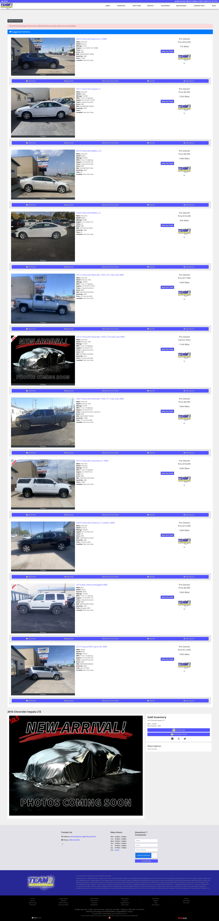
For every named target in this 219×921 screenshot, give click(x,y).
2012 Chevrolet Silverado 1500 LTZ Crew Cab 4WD (100, 274)
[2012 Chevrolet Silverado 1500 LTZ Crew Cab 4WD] (43, 298)
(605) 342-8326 (181, 1)
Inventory (121, 6)
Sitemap (186, 898)
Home (107, 6)
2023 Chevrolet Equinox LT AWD (91, 38)
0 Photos (43, 384)
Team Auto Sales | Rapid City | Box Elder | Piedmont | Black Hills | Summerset (119, 909)
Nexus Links (186, 902)
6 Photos (43, 75)
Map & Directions (125, 902)
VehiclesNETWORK (108, 911)
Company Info (199, 6)
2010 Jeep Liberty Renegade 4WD (92, 584)
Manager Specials (63, 898)
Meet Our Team (33, 902)
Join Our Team (124, 905)
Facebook (155, 900)
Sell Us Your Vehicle (63, 905)
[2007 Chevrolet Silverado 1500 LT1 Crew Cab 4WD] (43, 421)
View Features (189, 81)
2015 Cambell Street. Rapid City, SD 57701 (203, 1)
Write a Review (125, 898)
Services (150, 6)
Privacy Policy (155, 898)
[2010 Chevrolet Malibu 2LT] (43, 174)
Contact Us (125, 900)
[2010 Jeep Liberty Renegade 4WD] (43, 607)
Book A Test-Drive (63, 902)
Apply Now (137, 6)
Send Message (146, 861)
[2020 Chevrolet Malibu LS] (43, 236)
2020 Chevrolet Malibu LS (88, 212)
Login (5, 1)
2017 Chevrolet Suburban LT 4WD (92, 460)
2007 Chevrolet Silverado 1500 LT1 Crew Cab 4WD (100, 398)
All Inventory (32, 905)
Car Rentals (165, 6)
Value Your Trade (167, 51)
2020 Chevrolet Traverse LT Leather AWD (95, 522)
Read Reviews (181, 6)
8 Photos (43, 260)
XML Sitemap (186, 900)
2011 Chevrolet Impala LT (88, 88)
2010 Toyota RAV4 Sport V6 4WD (91, 646)
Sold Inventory (155, 905)
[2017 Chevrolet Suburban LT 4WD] (43, 483)
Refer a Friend (94, 900)
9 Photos (43, 446)
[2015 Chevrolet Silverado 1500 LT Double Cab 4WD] (43, 360)
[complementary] (214, 916)
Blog (214, 6)
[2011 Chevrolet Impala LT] (43, 112)
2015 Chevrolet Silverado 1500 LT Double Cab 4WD (100, 336)
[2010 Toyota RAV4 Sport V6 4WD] (43, 669)
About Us (32, 900)
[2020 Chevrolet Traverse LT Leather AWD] (43, 545)
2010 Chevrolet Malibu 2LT (89, 150)
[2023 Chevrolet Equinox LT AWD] (43, 56)
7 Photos (43, 136)
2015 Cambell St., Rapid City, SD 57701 (83, 836)
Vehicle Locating (94, 898)
